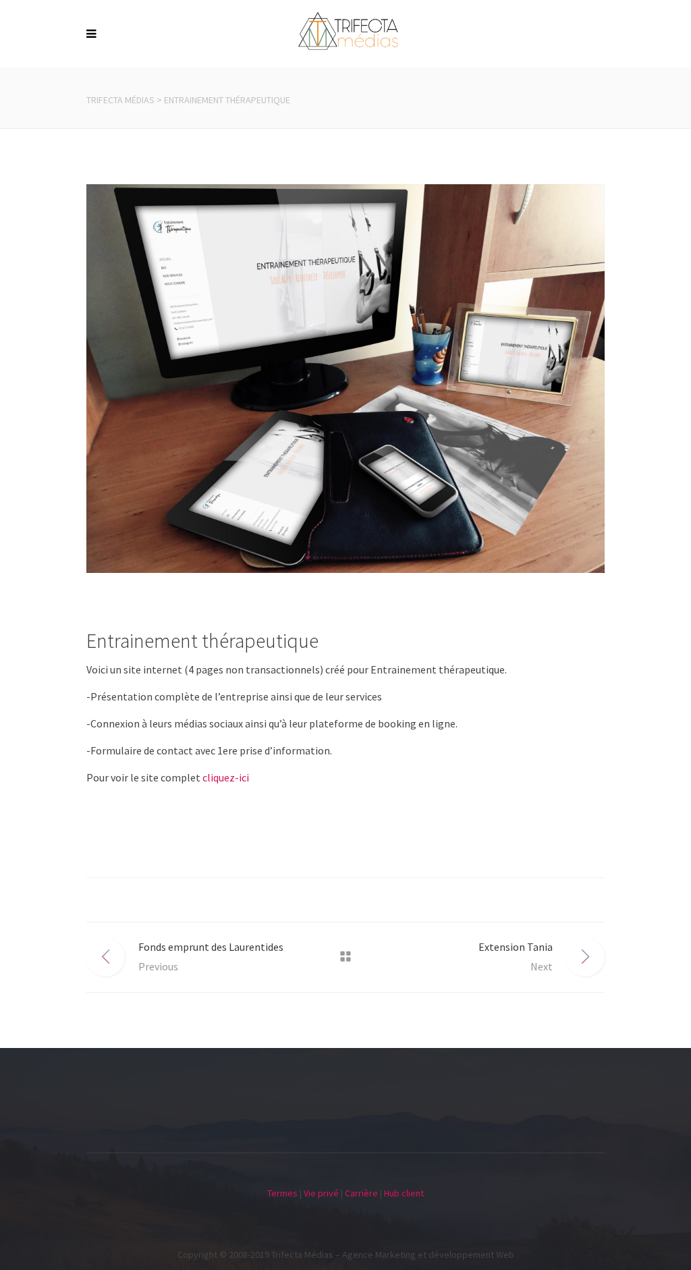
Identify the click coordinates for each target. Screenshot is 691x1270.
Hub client (404, 1193)
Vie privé (321, 1193)
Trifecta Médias (120, 100)
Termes (282, 1193)
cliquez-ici (225, 777)
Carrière (361, 1193)
